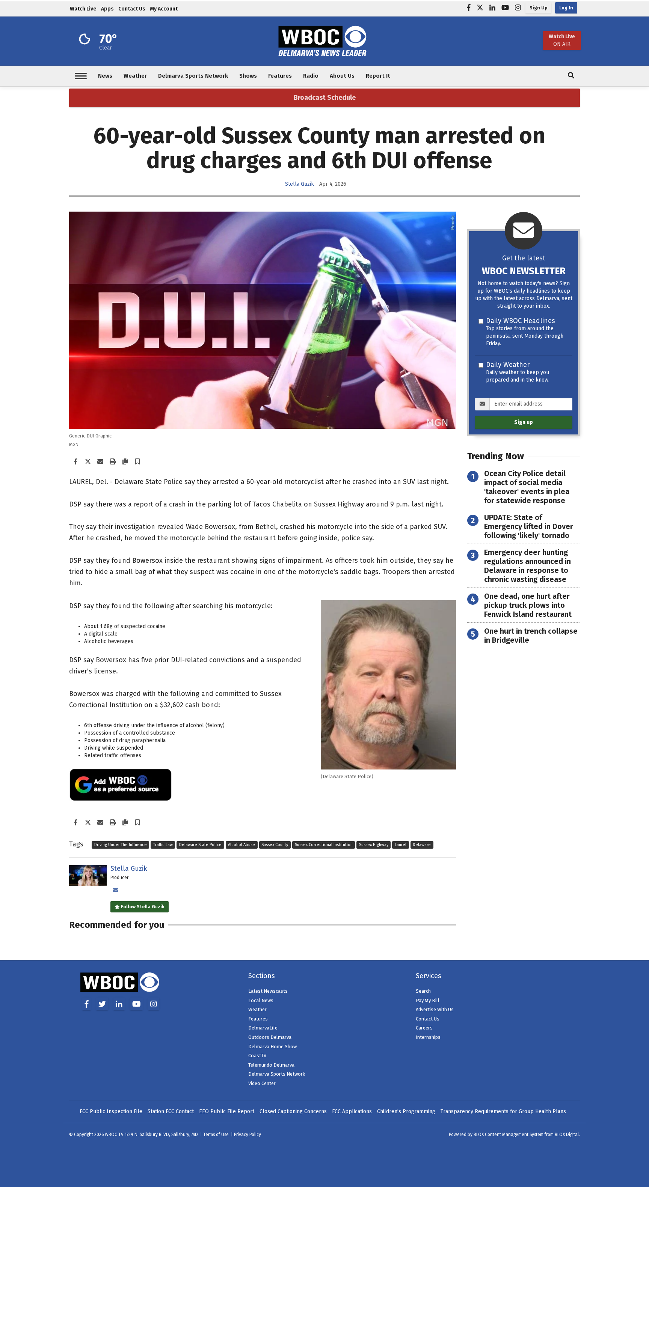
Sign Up (538, 8)
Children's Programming (406, 1111)
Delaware (422, 844)
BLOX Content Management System (508, 1134)
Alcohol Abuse (241, 844)
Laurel (400, 844)
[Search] (571, 76)
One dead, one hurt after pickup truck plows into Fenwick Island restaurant (528, 605)
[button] (137, 462)
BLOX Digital (567, 1134)
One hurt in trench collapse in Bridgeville (531, 636)
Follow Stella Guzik (142, 906)
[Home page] (324, 40)
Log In (566, 8)
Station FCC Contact (171, 1111)
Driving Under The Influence (120, 844)
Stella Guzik (299, 184)
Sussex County (274, 844)
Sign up (523, 422)
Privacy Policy (247, 1134)
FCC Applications (352, 1111)
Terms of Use (216, 1134)
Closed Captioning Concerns (293, 1111)
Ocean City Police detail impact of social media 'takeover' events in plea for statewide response (526, 487)
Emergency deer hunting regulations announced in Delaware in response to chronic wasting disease (527, 566)
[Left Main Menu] (80, 76)
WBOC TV (115, 1134)
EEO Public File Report (226, 1111)
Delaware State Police (200, 844)
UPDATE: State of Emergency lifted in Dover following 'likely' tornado (528, 526)
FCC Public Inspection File (111, 1111)
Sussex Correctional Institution (324, 844)
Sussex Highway (373, 844)
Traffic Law (163, 844)
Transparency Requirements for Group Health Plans (503, 1111)
